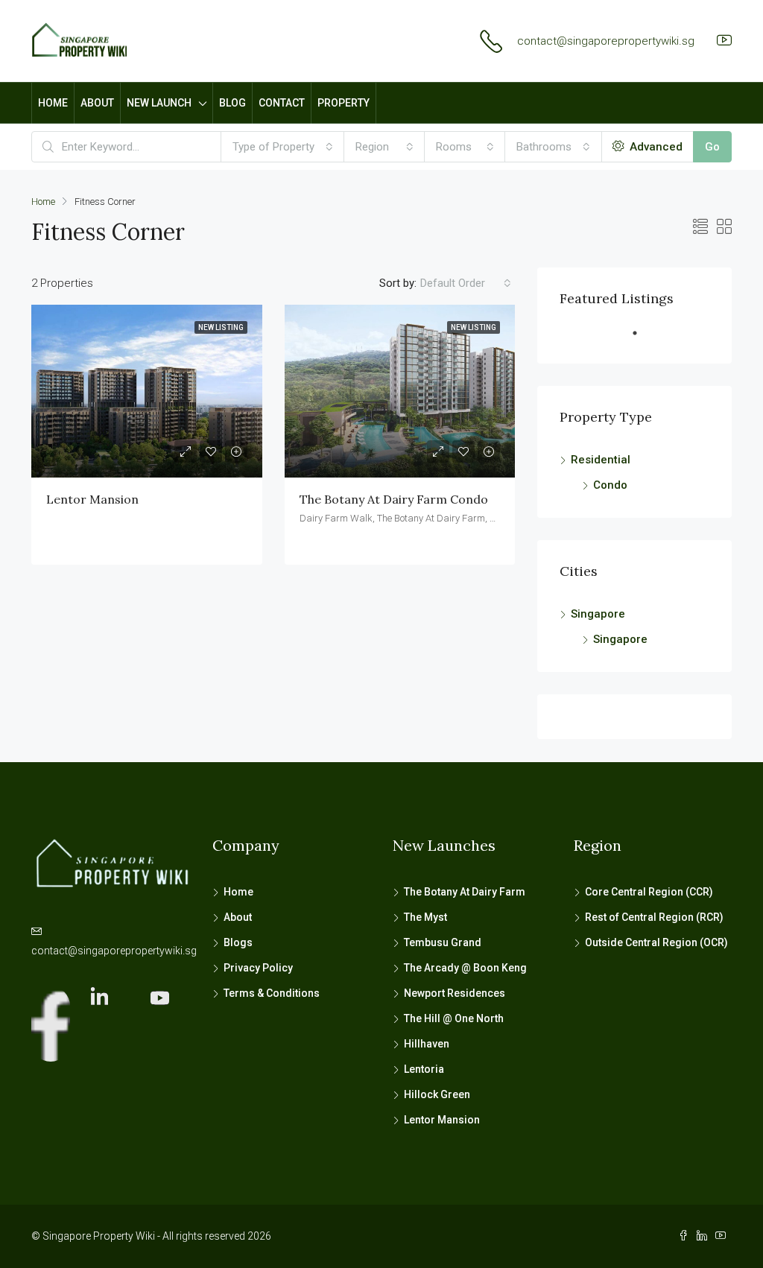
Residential (600, 459)
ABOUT (97, 103)
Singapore (598, 614)
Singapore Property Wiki (98, 1236)
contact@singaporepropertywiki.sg (605, 41)
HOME (53, 103)
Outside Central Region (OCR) (656, 942)
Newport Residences (454, 993)
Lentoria (424, 1069)
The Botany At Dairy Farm (464, 892)
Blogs (238, 942)
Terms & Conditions (272, 993)
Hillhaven (426, 1044)
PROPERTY (343, 103)
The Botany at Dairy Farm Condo (394, 499)
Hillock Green (437, 1094)
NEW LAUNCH (159, 103)
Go (712, 146)
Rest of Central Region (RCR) (654, 917)
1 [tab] (642, 339)
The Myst (425, 917)
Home (238, 892)
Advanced (655, 146)
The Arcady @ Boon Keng (465, 968)
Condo (610, 485)
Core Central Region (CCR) (650, 892)
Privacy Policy (258, 968)
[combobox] (283, 146)
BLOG (232, 103)
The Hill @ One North (454, 1018)
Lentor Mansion (92, 499)
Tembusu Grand (442, 942)
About (238, 917)
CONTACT (282, 103)
